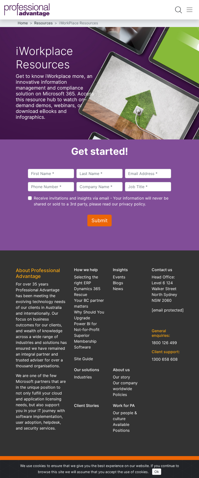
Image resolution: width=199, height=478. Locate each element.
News (118, 288)
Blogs (118, 282)
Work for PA (124, 405)
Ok (156, 471)
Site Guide (83, 358)
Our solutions (86, 369)
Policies (120, 394)
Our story (121, 377)
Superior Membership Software (85, 341)
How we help (86, 269)
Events (119, 277)
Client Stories (86, 405)
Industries (83, 377)
